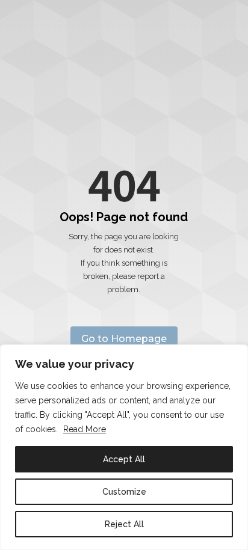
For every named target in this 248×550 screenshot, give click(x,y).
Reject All (124, 524)
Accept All (124, 459)
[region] (124, 447)
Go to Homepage (124, 338)
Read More (84, 429)
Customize (124, 492)
